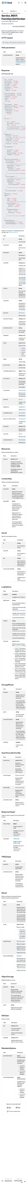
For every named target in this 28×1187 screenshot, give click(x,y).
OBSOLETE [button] (24, 352)
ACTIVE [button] (23, 350)
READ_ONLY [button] (22, 930)
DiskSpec (19, 956)
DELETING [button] (24, 355)
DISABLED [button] (22, 1071)
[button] (18, 2)
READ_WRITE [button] (23, 935)
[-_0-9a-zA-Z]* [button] (20, 739)
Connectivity (22, 390)
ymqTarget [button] (16, 835)
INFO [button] (16, 658)
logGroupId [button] (16, 615)
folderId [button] (22, 615)
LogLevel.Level (18, 645)
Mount (20, 434)
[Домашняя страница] (7, 2)
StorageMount (23, 413)
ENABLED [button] (22, 1066)
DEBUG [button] (16, 653)
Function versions (13, 232)
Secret (20, 399)
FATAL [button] (16, 673)
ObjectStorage (21, 941)
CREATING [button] (24, 348)
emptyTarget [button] (17, 834)
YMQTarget (16, 838)
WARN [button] (16, 663)
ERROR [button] (16, 668)
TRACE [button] (16, 648)
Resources (21, 313)
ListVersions (5, 34)
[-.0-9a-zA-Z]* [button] (20, 708)
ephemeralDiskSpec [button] (22, 950)
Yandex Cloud (15, 21)
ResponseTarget (19, 775)
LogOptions (22, 407)
